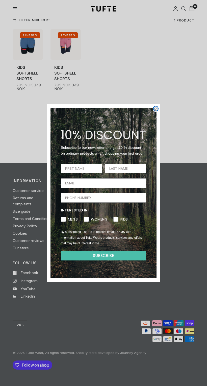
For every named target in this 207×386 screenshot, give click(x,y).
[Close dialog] (155, 108)
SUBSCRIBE (103, 255)
